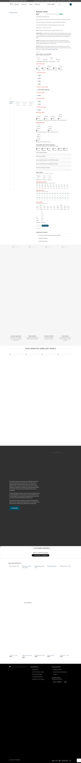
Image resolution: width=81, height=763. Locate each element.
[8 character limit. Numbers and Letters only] (59, 160)
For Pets (37, 4)
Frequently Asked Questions (37, 676)
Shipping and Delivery (57, 669)
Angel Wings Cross (50, 655)
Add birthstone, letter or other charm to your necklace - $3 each (44, 173)
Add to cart (45, 225)
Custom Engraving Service (37, 674)
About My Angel (35, 669)
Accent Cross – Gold (13, 655)
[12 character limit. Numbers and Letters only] (48, 152)
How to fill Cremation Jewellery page (50, 49)
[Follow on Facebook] (59, 684)
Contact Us (55, 674)
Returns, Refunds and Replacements (60, 671)
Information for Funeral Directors (38, 679)
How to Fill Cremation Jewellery (38, 671)
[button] (69, 1)
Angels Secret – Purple (64, 655)
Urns (31, 4)
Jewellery (24, 4)
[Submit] (71, 4)
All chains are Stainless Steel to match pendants (42, 55)
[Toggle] (37, 235)
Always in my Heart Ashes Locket (27, 656)
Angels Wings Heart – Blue (40, 655)
